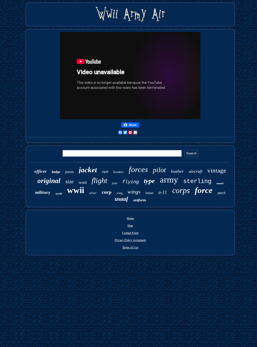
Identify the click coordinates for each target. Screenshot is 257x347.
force (204, 190)
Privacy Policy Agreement (130, 240)
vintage (216, 170)
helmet (149, 193)
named (219, 183)
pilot (159, 170)
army (169, 180)
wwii (75, 190)
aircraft (195, 171)
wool (83, 182)
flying (130, 182)
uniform (139, 200)
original (48, 181)
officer (40, 171)
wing (119, 193)
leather (177, 171)
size (70, 182)
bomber (118, 172)
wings (134, 192)
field (114, 183)
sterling (197, 181)
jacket (88, 170)
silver (93, 193)
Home (130, 218)
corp (106, 192)
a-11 (162, 192)
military (42, 192)
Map (130, 225)
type (149, 181)
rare (105, 171)
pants (69, 172)
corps (181, 190)
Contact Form (130, 233)
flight (99, 180)
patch (221, 193)
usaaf (121, 199)
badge (56, 172)
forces (138, 169)
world (58, 193)
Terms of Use (130, 247)
